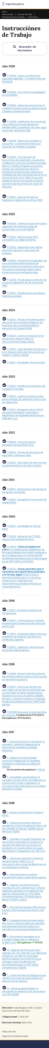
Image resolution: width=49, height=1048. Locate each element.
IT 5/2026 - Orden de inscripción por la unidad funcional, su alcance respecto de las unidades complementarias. (24, 108)
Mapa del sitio (9, 1031)
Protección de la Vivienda (13, 17)
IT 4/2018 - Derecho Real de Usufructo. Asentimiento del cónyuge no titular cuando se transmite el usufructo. (24, 676)
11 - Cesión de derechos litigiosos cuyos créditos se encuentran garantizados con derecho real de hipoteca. (24, 978)
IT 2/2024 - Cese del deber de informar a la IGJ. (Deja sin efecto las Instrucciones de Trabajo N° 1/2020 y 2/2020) (24, 352)
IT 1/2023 (40, 769)
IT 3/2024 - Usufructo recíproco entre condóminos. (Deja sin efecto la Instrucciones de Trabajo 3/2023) (23, 339)
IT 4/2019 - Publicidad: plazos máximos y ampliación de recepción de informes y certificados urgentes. (24, 637)
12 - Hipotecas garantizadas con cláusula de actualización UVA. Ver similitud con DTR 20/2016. (23, 991)
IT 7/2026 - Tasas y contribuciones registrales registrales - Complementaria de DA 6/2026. (23, 78)
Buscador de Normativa (26, 48)
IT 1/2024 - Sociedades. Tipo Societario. (26, 362)
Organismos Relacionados (15, 1036)
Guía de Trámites (24, 14)
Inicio (4, 12)
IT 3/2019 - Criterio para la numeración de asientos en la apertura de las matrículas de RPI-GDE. (23, 623)
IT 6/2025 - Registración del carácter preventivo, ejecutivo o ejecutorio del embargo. (22, 250)
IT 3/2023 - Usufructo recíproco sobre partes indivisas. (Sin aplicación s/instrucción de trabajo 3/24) (24, 399)
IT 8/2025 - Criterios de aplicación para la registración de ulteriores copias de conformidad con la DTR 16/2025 (24, 226)
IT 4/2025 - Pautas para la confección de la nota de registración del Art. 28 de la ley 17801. (24, 283)
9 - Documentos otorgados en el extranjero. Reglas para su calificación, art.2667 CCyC (21, 939)
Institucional (7, 14)
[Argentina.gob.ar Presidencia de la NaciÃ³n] (13, 4)
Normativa (33, 17)
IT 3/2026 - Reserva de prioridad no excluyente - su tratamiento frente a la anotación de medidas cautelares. (22, 144)
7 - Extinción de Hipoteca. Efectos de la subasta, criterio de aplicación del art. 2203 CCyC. (24, 910)
